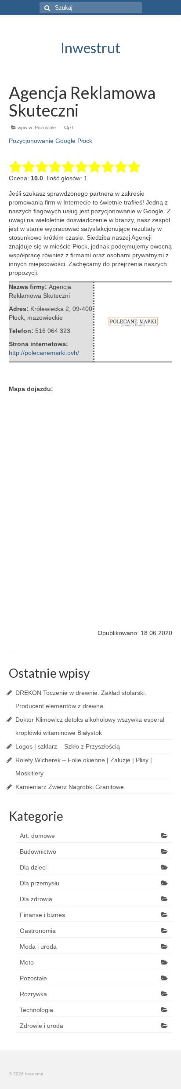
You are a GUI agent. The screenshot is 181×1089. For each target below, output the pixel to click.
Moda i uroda (38, 946)
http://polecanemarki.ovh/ (44, 352)
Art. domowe (37, 835)
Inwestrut (90, 47)
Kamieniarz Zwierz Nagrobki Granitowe (69, 786)
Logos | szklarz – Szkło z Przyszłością (67, 746)
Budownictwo (38, 851)
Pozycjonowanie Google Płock (50, 140)
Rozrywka (33, 994)
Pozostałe (45, 127)
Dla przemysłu (39, 883)
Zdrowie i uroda (41, 1025)
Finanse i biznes (42, 914)
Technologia (36, 1009)
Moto (27, 962)
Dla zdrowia (36, 899)
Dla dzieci (33, 867)
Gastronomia (38, 930)
